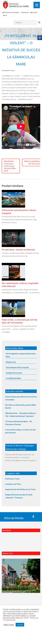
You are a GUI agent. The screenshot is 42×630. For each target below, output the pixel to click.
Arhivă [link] (5, 15)
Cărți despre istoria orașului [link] (17, 367)
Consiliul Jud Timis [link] (13, 484)
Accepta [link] (20, 625)
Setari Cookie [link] (9, 625)
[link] (21, 5)
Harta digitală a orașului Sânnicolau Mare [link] (21, 355)
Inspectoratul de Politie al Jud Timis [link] (20, 489)
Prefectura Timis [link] (12, 479)
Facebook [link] (25, 12)
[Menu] (36, 5)
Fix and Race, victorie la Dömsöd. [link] (18, 249)
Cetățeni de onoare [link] (14, 373)
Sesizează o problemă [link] (11, 12)
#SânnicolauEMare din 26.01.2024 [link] (32, 162)
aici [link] (14, 455)
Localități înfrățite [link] (13, 378)
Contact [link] (34, 12)
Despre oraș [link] (11, 362)
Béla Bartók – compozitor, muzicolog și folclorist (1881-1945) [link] (10, 166)
